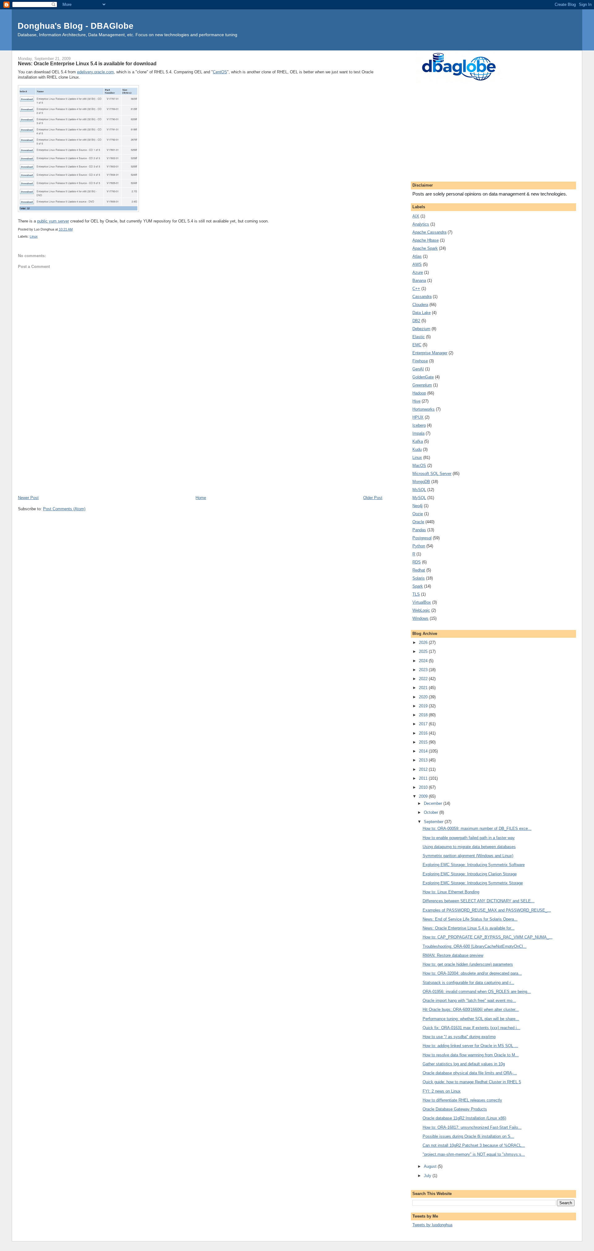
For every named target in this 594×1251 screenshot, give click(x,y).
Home (201, 497)
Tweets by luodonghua (432, 1225)
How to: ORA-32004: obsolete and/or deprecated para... (472, 973)
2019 (424, 706)
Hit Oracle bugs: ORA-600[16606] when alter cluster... (471, 1009)
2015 (424, 742)
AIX (415, 216)
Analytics (420, 224)
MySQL (419, 497)
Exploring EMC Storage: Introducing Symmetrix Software (474, 864)
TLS (416, 594)
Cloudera (420, 304)
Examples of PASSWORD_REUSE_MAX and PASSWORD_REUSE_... (487, 910)
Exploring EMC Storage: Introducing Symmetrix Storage (473, 883)
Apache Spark (425, 248)
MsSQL (419, 489)
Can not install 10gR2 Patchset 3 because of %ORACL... (474, 1145)
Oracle (418, 522)
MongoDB (421, 481)
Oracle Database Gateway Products (455, 1109)
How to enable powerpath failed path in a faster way (469, 837)
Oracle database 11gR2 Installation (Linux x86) (464, 1118)
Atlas (417, 256)
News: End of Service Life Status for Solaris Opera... (470, 919)
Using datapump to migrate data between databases (469, 846)
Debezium (421, 328)
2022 (424, 678)
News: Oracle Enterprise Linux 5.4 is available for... (468, 928)
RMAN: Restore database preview (453, 955)
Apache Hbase (425, 240)
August (431, 1166)
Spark (417, 586)
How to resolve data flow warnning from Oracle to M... (471, 1055)
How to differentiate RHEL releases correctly (462, 1100)
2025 (424, 651)
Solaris (418, 578)
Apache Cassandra (429, 232)
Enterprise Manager (429, 353)
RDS (416, 562)
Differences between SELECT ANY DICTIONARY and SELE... (479, 901)
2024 (424, 660)
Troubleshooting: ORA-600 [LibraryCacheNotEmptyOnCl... (475, 946)
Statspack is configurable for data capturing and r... (468, 982)
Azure (417, 272)
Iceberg (419, 425)
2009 (424, 796)
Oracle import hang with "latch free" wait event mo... (469, 1000)
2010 (424, 787)
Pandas (419, 530)
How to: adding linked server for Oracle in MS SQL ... (470, 1045)
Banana (419, 280)
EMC (416, 345)
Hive (416, 401)
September (434, 821)
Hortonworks (423, 409)
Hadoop (419, 393)
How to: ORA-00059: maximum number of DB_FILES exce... (477, 828)
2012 (424, 769)
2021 (424, 687)
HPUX (418, 417)
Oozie (417, 513)
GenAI (418, 369)
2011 (424, 778)
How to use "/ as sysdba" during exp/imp (459, 1036)
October (431, 812)
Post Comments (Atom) (64, 509)
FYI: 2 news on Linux (442, 1091)
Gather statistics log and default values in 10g (464, 1064)
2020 (424, 697)
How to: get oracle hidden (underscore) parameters (468, 964)
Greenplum (422, 385)
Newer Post (28, 497)
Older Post (372, 497)
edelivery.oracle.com (95, 72)
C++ (416, 288)
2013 (424, 760)
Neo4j (417, 505)
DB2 (416, 320)
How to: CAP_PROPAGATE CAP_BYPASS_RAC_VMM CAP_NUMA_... (488, 937)
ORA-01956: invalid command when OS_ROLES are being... (477, 991)
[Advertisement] (200, 448)
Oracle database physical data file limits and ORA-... (470, 1073)
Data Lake (421, 312)
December (433, 803)
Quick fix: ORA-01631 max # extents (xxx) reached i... (471, 1027)
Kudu (417, 449)
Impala (418, 433)
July (428, 1175)
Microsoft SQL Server (431, 473)
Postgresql (422, 538)
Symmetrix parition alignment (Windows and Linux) (468, 855)
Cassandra (422, 296)
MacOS (419, 465)
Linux (34, 236)
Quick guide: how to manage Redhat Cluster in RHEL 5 (472, 1082)
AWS (417, 264)
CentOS (220, 72)
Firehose (420, 361)
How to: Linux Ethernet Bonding (451, 892)
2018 (424, 715)
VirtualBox (421, 602)
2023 (424, 669)
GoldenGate (423, 377)
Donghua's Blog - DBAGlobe (75, 26)
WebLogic (421, 610)
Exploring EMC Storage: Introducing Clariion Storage (470, 874)
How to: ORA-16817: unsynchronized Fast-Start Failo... (472, 1127)
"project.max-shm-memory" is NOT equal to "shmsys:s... (474, 1154)
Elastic (418, 336)
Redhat (418, 570)
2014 (424, 751)
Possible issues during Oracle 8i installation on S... (468, 1136)
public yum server (53, 221)
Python (418, 546)
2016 (424, 733)
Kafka (417, 441)
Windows (420, 618)
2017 (424, 724)
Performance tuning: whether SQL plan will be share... (471, 1018)
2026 (424, 642)
